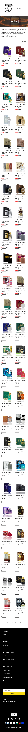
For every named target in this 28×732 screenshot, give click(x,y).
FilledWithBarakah (12, 727)
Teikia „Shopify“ (19, 727)
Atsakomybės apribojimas (8, 659)
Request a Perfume (7, 670)
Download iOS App (7, 673)
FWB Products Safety (7, 666)
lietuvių (13, 714)
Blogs (4, 680)
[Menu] (25, 8)
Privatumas (5, 645)
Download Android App (8, 677)
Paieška (4, 634)
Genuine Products (7, 663)
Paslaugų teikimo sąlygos (8, 652)
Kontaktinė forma (6, 655)
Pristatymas (5, 641)
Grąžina (4, 648)
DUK (4, 638)
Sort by (3, 39)
